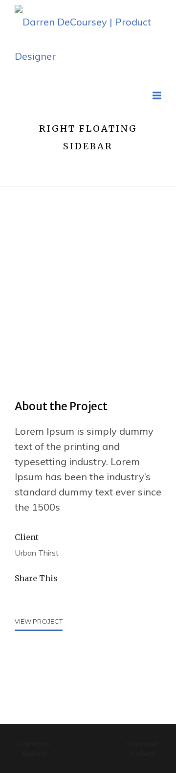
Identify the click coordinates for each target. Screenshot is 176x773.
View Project (39, 621)
